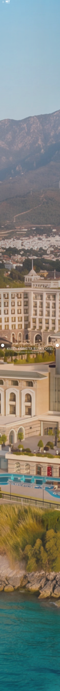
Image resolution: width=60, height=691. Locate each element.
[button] (2, 345)
